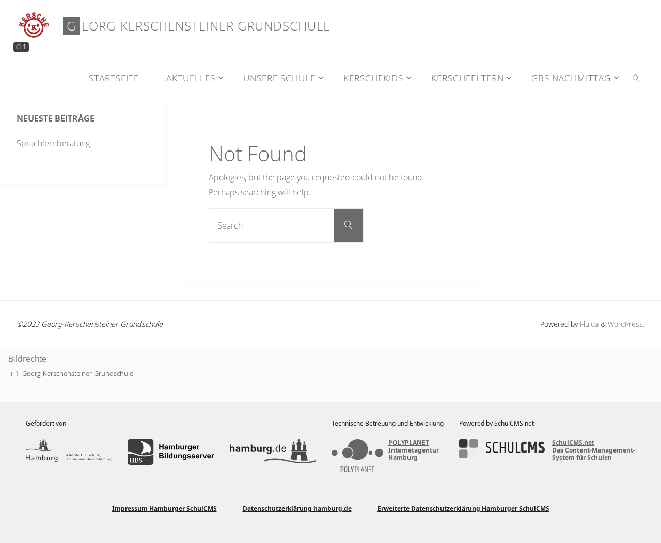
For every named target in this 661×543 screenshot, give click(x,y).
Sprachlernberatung (53, 143)
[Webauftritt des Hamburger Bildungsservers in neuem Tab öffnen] (171, 452)
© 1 (21, 46)
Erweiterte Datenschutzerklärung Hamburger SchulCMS (463, 508)
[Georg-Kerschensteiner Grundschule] (34, 26)
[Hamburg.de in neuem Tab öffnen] (273, 452)
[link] (636, 77)
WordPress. (626, 324)
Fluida (588, 324)
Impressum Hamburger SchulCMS (164, 508)
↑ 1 (14, 373)
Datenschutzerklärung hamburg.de (297, 508)
